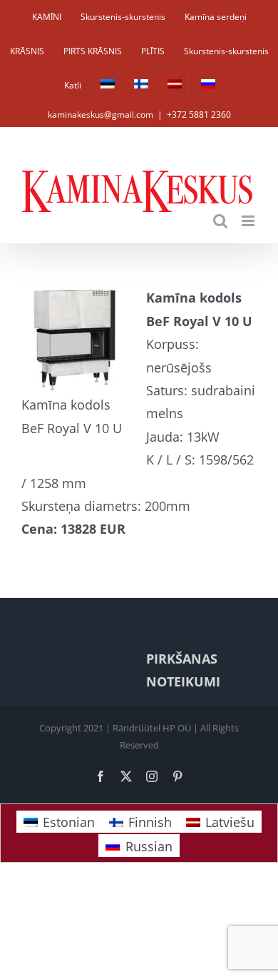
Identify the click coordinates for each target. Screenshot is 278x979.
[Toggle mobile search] (220, 220)
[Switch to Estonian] (107, 86)
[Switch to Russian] (208, 86)
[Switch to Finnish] (141, 86)
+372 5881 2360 (199, 114)
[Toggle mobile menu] (249, 220)
